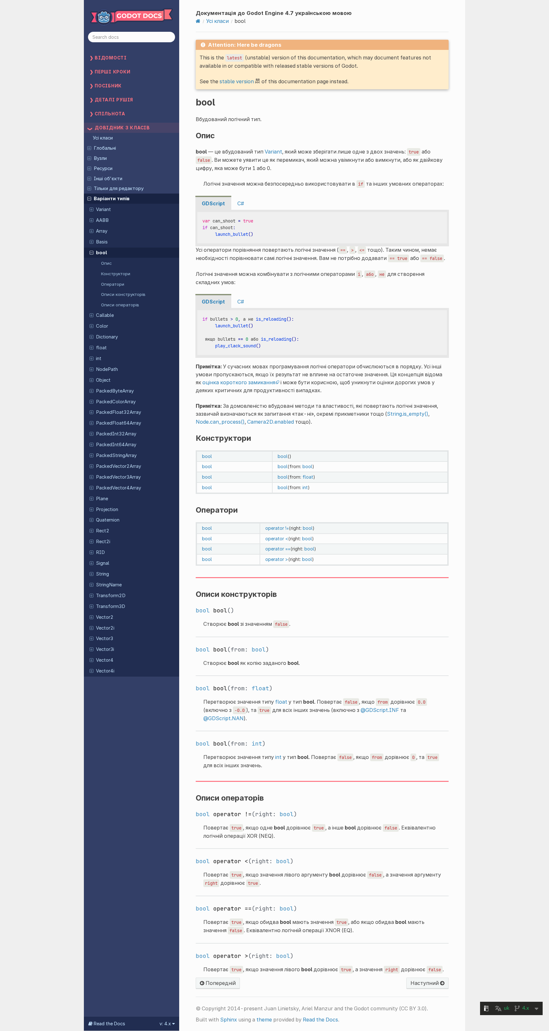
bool (101, 253)
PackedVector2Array (118, 466)
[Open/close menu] (89, 148)
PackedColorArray (116, 402)
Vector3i (105, 649)
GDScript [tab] (213, 203)
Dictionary (107, 337)
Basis (102, 242)
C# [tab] (240, 203)
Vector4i (105, 671)
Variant (103, 209)
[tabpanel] (322, 228)
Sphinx (228, 1019)
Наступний (425, 983)
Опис (106, 263)
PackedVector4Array (118, 488)
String (102, 574)
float (101, 348)
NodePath (107, 369)
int (98, 358)
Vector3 (104, 638)
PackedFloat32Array (118, 412)
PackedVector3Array (118, 477)
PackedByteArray (115, 391)
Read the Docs (320, 1019)
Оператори (112, 284)
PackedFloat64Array (118, 423)
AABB (102, 220)
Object (103, 380)
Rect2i (103, 541)
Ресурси (103, 168)
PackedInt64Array (116, 444)
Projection (107, 509)
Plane (102, 499)
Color (102, 326)
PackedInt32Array (116, 434)
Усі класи (103, 138)
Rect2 (102, 531)
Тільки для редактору (119, 188)
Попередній (220, 983)
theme (264, 1019)
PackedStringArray (116, 455)
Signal (102, 563)
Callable (105, 315)
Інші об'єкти (108, 178)
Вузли (100, 158)
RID (100, 552)
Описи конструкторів (123, 294)
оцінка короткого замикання (238, 382)
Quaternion (107, 520)
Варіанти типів (112, 198)
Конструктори (115, 273)
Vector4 (104, 660)
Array (101, 231)
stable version (237, 81)
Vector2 (104, 617)
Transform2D (110, 595)
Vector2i (105, 628)
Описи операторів (120, 304)
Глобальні (105, 148)
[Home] (198, 21)
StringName (109, 585)
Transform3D (110, 606)
